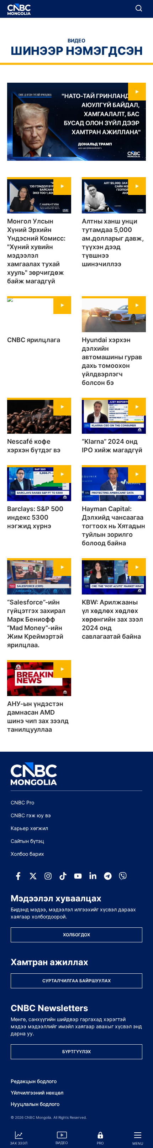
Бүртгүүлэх (76, 1051)
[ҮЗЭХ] (76, 122)
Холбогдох (76, 934)
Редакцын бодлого (34, 1081)
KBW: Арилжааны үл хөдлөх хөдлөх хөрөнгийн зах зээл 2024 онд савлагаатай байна (112, 619)
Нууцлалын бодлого (35, 1104)
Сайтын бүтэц (27, 841)
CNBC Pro (22, 802)
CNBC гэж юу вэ (31, 815)
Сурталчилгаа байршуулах (76, 980)
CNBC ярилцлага (33, 340)
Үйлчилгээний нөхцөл (37, 1093)
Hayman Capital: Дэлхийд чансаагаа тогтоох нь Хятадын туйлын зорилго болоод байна (113, 526)
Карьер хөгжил (29, 828)
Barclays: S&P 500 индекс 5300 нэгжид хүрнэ (35, 517)
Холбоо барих (27, 854)
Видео (76, 40)
